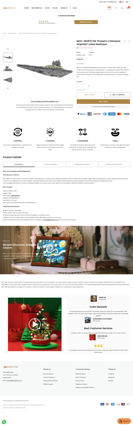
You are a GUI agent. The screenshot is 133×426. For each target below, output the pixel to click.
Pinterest (110, 381)
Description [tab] (19, 164)
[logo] (12, 8)
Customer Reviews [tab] (50, 164)
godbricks (92, 52)
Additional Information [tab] (114, 164)
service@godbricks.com (14, 380)
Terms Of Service (81, 377)
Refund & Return (80, 374)
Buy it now (103, 102)
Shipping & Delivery (81, 384)
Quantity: (79, 81)
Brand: (78, 52)
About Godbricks (48, 374)
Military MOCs (13, 33)
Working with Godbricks (50, 381)
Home (26, 8)
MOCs (47, 8)
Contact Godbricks (49, 377)
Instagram (111, 377)
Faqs (75, 8)
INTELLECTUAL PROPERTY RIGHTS (85, 387)
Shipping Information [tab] (82, 164)
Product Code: (81, 55)
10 (92, 106)
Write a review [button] (86, 22)
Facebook (111, 374)
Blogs (55, 8)
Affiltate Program (48, 384)
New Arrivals (37, 8)
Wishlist (64, 8)
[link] (116, 8)
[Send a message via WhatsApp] (4, 422)
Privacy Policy (80, 381)
